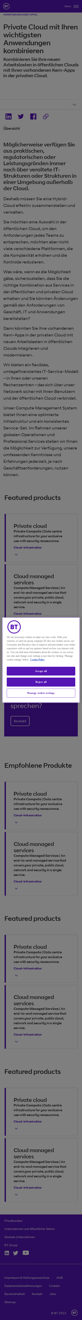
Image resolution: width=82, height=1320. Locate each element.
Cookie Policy (37, 659)
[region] (41, 660)
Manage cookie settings (41, 693)
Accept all (41, 670)
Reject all (41, 682)
